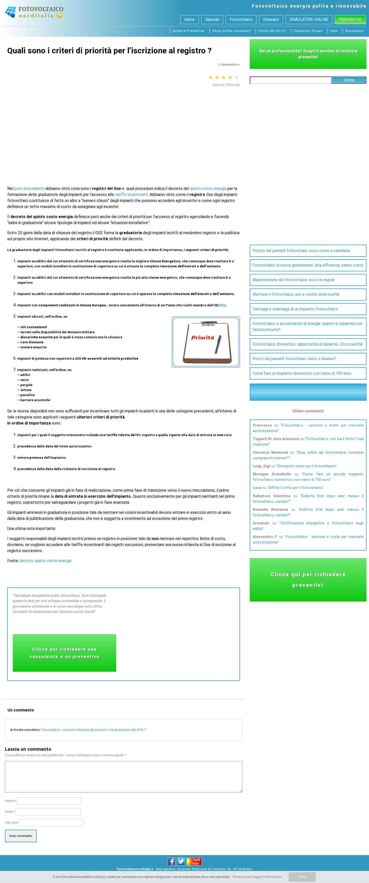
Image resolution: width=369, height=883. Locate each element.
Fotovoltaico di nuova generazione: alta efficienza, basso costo (308, 265)
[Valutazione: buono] (230, 77)
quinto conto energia (208, 188)
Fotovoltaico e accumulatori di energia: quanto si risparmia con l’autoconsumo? (307, 326)
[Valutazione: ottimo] (236, 77)
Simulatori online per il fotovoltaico (306, 466)
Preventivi (350, 19)
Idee (334, 31)
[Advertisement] (123, 127)
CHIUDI (302, 877)
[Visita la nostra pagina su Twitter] (181, 864)
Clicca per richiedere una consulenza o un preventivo (65, 653)
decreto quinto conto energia (45, 560)
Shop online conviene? (231, 31)
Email (10, 812)
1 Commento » (229, 64)
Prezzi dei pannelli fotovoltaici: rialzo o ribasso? (294, 358)
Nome (10, 801)
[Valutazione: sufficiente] (217, 77)
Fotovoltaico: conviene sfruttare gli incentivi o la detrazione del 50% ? (93, 730)
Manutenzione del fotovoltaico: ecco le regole (294, 279)
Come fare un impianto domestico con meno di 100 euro (302, 373)
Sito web (11, 822)
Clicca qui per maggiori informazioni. (257, 877)
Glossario (271, 19)
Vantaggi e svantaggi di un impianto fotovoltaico (295, 309)
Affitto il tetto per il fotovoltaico (295, 487)
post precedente (29, 188)
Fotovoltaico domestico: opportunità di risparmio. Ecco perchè (308, 344)
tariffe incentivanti (131, 194)
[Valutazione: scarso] (210, 77)
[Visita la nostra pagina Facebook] (171, 864)
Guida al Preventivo (188, 31)
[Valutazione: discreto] (223, 77)
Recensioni (354, 31)
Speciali (212, 19)
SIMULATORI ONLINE (309, 19)
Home (189, 19)
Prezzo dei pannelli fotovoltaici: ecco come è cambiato (301, 250)
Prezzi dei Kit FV (272, 31)
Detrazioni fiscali (308, 31)
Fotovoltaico (270, 6)
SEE (222, 305)
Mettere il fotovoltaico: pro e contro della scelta (296, 294)
